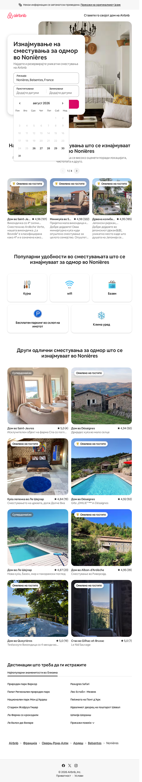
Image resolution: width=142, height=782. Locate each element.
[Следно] (77, 171)
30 (63, 148)
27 (41, 148)
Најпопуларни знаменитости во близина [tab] (32, 672)
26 (34, 148)
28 (48, 148)
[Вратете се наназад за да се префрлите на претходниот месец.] (20, 103)
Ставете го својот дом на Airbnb (107, 15)
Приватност (63, 775)
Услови (79, 775)
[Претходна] (63, 171)
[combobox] (46, 80)
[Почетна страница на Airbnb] (16, 15)
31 (19, 156)
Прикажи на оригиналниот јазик (101, 4)
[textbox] (29, 93)
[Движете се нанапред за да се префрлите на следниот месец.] (62, 103)
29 (55, 148)
